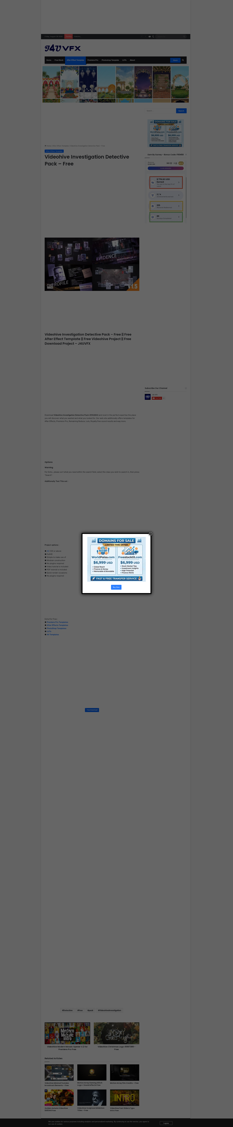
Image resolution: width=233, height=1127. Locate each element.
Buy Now (116, 587)
